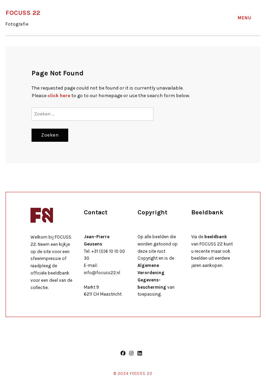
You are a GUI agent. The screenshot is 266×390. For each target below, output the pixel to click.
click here (58, 96)
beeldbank (215, 236)
